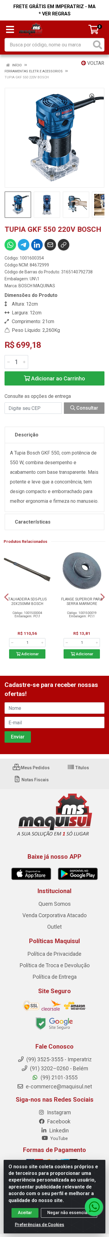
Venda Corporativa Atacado (54, 915)
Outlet (54, 927)
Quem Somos (54, 904)
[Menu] (10, 29)
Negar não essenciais (69, 1212)
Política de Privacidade (54, 954)
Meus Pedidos (35, 767)
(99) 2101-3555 (58, 1078)
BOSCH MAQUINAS (36, 285)
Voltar (95, 63)
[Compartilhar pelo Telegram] (23, 244)
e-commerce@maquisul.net (58, 1087)
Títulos (81, 767)
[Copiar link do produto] (63, 244)
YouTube (58, 1138)
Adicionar (29, 654)
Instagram (58, 1113)
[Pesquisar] (97, 45)
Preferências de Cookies (39, 1224)
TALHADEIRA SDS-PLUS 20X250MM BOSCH (27, 601)
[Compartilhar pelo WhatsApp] (10, 244)
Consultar (86, 408)
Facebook (58, 1122)
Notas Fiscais (35, 779)
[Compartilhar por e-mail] (50, 244)
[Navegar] (6, 597)
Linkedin (58, 1131)
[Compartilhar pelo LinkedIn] (37, 244)
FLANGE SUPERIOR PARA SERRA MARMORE (81, 601)
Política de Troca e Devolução (55, 965)
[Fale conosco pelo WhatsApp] (94, 1207)
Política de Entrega (55, 977)
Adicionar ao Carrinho (57, 378)
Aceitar (25, 1212)
